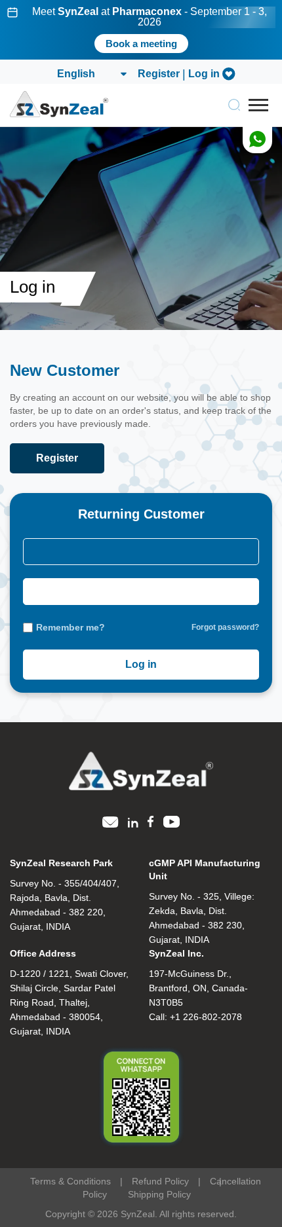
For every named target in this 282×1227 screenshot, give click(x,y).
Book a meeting (141, 43)
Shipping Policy (159, 1194)
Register (159, 74)
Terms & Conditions (70, 1181)
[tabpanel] (141, 30)
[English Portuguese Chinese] (91, 73)
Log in (204, 74)
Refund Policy (160, 1181)
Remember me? (70, 627)
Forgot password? (225, 627)
